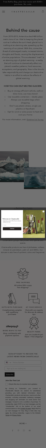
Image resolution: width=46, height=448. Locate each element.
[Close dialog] (43, 212)
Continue (12, 228)
